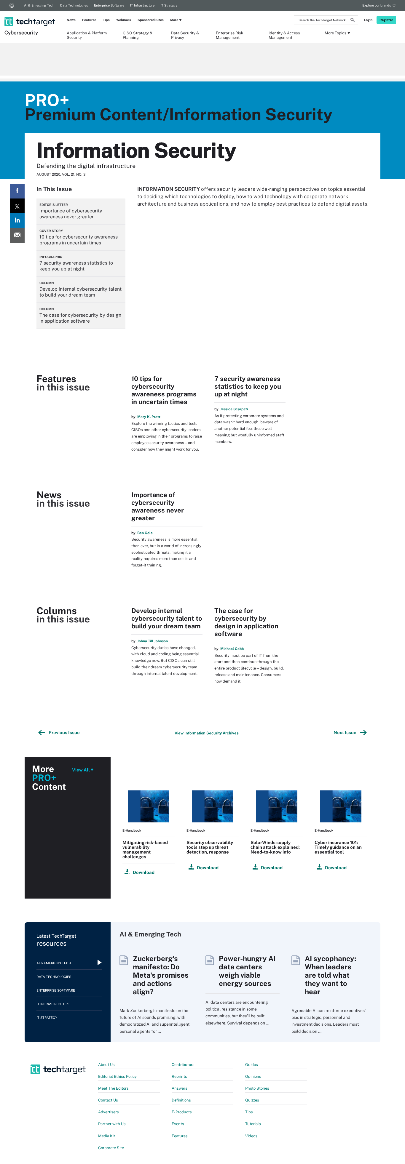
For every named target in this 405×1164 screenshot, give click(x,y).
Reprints (179, 1076)
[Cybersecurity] (30, 14)
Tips (106, 20)
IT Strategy (168, 5)
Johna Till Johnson (152, 641)
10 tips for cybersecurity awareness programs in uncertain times (164, 390)
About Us (106, 1064)
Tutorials (253, 1124)
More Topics (335, 33)
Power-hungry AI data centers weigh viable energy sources (247, 970)
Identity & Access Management (284, 35)
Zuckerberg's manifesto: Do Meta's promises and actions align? (161, 975)
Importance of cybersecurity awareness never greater (157, 506)
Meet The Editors (113, 1088)
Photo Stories (257, 1088)
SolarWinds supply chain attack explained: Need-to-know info (275, 847)
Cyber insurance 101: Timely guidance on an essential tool (338, 847)
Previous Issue (63, 732)
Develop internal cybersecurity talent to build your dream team (166, 618)
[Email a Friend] (17, 235)
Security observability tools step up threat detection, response (209, 847)
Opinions (253, 1076)
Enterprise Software (109, 5)
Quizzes (252, 1100)
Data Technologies (74, 5)
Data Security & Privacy (185, 35)
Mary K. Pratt (148, 417)
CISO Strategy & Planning (137, 35)
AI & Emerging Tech (39, 5)
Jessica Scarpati (234, 409)
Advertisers (108, 1112)
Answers (179, 1088)
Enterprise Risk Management (229, 35)
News (71, 20)
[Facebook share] (17, 191)
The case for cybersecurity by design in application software (246, 622)
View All (81, 769)
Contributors (183, 1064)
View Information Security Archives (207, 733)
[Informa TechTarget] (11, 5)
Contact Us (108, 1100)
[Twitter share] (17, 205)
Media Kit (106, 1136)
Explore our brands (376, 5)
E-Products (182, 1112)
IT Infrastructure (142, 5)
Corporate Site (111, 1148)
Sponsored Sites (151, 20)
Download (143, 872)
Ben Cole (145, 533)
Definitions (181, 1100)
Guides (251, 1064)
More (174, 20)
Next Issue (346, 732)
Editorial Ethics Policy (117, 1076)
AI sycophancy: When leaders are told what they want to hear (330, 975)
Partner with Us (112, 1124)
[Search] (352, 20)
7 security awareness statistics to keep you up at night (247, 386)
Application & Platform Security (87, 35)
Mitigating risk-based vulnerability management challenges (145, 849)
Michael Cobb (232, 649)
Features (89, 20)
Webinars (123, 20)
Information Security (136, 150)
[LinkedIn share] (17, 220)
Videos (251, 1136)
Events (178, 1124)
